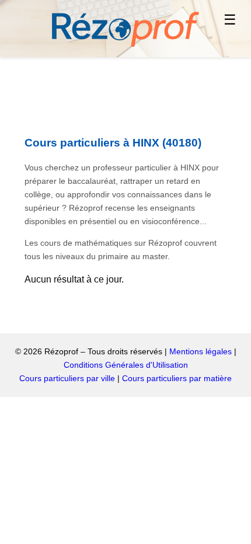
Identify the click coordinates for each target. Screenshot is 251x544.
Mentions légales (200, 351)
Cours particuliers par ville (67, 378)
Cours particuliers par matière (177, 378)
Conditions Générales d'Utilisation (126, 364)
